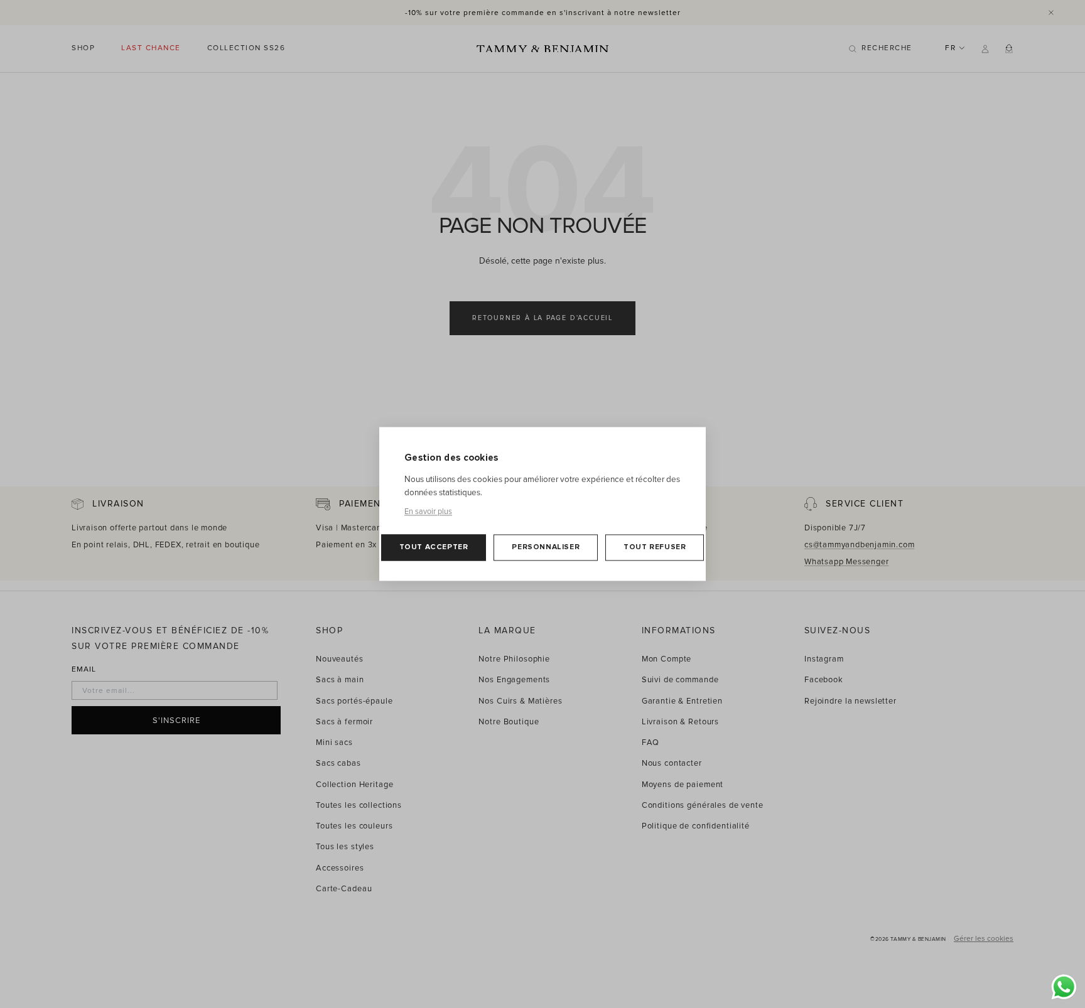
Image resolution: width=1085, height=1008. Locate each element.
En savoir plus (428, 512)
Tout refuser (654, 547)
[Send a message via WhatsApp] (1064, 987)
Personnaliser (546, 547)
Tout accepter (433, 547)
